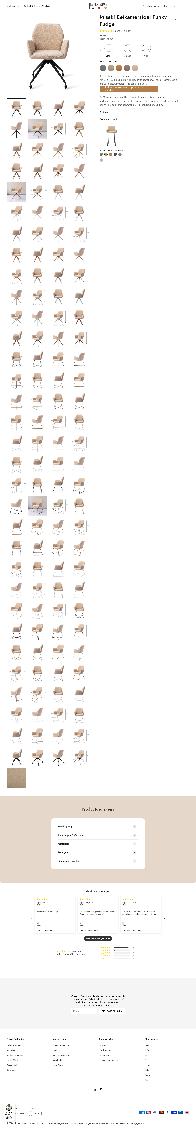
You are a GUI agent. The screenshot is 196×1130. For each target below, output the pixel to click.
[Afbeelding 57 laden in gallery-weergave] (16, 401)
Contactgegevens (135, 1123)
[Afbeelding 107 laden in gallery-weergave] (58, 652)
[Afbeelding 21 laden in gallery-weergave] (16, 213)
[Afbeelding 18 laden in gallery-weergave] (37, 192)
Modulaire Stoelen (15, 1055)
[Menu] (13, 1104)
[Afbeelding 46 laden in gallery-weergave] (37, 338)
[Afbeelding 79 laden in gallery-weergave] (58, 506)
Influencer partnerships (109, 1060)
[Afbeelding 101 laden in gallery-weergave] (16, 631)
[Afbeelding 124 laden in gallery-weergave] (79, 736)
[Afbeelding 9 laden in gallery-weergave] (16, 150)
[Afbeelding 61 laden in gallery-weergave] (16, 422)
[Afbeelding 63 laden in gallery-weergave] (58, 422)
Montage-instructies (61, 1055)
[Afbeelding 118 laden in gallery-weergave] (37, 715)
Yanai (147, 1045)
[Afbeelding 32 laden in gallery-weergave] (79, 255)
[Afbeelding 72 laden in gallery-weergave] (79, 464)
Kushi (147, 1060)
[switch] (9, 1117)
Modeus (35, 1123)
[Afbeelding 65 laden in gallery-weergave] (16, 443)
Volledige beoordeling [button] (46, 930)
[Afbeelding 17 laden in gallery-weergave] (16, 192)
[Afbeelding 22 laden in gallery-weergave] (37, 213)
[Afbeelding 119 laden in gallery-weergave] (58, 715)
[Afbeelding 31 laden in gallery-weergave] (58, 255)
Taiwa (147, 1075)
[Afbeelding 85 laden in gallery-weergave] (16, 548)
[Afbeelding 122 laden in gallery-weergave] (37, 736)
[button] (14, 6)
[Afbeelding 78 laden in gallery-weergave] (37, 506)
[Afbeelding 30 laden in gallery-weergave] (37, 255)
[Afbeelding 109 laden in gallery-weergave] (16, 673)
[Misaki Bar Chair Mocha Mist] (120, 154)
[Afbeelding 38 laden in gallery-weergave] (37, 296)
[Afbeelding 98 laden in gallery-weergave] (37, 610)
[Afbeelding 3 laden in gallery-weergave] (58, 108)
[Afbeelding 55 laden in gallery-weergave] (58, 380)
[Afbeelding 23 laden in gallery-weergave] (58, 213)
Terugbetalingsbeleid (58, 1123)
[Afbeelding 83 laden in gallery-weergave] (58, 527)
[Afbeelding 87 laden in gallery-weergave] (58, 548)
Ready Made (12, 1060)
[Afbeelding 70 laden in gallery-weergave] (37, 464)
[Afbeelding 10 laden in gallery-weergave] (37, 150)
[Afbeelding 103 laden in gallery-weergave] (58, 631)
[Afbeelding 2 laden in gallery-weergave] (37, 108)
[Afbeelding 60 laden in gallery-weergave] (79, 401)
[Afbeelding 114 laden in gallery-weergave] (37, 694)
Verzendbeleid (118, 1123)
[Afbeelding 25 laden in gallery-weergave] (16, 234)
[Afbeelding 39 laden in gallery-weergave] (58, 296)
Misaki (147, 1065)
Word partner (105, 1050)
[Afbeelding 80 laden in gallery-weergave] (79, 506)
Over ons (57, 1050)
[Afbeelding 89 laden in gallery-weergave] (16, 568)
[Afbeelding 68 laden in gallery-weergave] (79, 443)
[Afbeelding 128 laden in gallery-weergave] (79, 757)
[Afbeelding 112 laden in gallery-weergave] (79, 673)
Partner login (104, 1055)
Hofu (147, 1050)
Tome (147, 1079)
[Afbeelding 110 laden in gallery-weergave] (37, 673)
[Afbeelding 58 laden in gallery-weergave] (37, 401)
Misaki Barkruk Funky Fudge (111, 150)
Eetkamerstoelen (14, 1045)
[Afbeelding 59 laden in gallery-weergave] (58, 401)
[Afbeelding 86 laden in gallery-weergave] (37, 548)
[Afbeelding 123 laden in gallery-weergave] (58, 736)
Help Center (58, 1065)
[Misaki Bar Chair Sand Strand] (101, 160)
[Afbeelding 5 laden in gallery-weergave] (16, 129)
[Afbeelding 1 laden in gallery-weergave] (16, 108)
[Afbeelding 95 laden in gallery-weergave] (58, 589)
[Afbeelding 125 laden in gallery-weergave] (16, 757)
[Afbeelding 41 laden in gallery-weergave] (16, 317)
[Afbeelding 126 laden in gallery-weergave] (37, 757)
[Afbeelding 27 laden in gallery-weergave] (58, 234)
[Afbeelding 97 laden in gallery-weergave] (16, 610)
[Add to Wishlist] (177, 20)
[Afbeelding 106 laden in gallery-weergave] (37, 652)
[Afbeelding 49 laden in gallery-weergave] (16, 359)
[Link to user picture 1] (39, 924)
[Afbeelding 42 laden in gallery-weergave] (37, 317)
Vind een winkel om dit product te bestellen (123, 89)
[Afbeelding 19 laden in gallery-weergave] (58, 192)
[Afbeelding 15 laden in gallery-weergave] (58, 171)
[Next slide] (154, 50)
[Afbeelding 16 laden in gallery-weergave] (79, 171)
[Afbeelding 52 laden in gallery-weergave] (79, 359)
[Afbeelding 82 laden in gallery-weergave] (37, 527)
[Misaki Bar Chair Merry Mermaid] (115, 154)
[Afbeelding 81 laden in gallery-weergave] (16, 527)
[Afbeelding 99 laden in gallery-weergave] (58, 610)
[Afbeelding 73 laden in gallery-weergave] (16, 485)
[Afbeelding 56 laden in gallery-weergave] (79, 380)
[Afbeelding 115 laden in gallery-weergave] (58, 694)
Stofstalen (11, 1070)
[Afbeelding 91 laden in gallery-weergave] (58, 568)
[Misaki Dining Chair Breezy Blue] (103, 68)
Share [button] (105, 112)
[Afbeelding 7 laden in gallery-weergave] (58, 129)
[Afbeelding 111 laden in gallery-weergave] (58, 673)
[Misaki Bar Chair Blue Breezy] (101, 154)
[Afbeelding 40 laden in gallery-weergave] (79, 296)
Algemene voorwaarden (97, 1123)
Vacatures (103, 1045)
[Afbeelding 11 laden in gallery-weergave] (58, 150)
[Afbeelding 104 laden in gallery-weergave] (79, 631)
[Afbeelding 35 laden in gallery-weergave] (58, 276)
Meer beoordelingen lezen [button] (98, 939)
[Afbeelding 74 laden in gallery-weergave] (37, 485)
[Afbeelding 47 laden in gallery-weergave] (58, 338)
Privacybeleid (76, 1123)
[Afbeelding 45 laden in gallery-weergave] (16, 338)
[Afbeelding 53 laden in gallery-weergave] (16, 380)
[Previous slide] (102, 50)
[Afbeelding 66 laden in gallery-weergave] (37, 443)
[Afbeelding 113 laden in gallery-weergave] (16, 694)
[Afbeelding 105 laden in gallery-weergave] (16, 652)
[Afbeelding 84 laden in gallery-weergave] (79, 527)
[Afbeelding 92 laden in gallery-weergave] (79, 568)
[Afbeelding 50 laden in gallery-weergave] (37, 359)
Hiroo (147, 1055)
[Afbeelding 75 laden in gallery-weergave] (58, 485)
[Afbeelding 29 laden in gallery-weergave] (16, 255)
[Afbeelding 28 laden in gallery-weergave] (79, 234)
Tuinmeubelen (13, 1065)
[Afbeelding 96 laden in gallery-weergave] (79, 589)
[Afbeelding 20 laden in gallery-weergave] (79, 192)
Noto (147, 1070)
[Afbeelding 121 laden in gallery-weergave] (16, 736)
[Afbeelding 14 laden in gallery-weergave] (37, 171)
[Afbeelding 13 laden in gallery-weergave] (16, 171)
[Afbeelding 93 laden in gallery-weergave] (16, 589)
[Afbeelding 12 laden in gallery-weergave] (79, 150)
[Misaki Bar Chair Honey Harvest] (110, 154)
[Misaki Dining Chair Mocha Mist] (127, 68)
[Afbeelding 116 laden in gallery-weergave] (79, 694)
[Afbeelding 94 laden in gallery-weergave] (37, 589)
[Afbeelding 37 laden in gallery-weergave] (16, 296)
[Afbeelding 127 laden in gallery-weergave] (58, 757)
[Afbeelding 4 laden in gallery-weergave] (79, 108)
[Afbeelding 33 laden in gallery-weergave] (16, 276)
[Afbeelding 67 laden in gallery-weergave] (58, 443)
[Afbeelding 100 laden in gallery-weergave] (79, 610)
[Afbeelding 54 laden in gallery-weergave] (37, 380)
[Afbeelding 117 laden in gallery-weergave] (16, 715)
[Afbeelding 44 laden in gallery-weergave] (79, 317)
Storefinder (58, 1060)
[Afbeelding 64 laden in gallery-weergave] (79, 422)
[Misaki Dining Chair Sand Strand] (135, 68)
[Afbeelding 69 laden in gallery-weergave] (16, 464)
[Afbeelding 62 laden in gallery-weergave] (37, 422)
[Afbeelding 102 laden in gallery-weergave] (37, 631)
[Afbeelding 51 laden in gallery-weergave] (58, 359)
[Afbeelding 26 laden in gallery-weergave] (37, 234)
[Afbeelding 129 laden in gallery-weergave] (16, 778)
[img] (42, 899)
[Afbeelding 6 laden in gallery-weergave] (37, 129)
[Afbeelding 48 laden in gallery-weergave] (79, 338)
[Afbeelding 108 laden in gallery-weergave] (79, 652)
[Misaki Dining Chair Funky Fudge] (111, 68)
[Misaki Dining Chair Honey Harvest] (119, 68)
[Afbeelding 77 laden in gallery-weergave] (16, 506)
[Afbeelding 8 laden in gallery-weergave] (79, 129)
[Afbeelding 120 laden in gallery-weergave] (79, 715)
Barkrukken (11, 1050)
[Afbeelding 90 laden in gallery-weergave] (37, 568)
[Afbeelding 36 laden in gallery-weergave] (79, 276)
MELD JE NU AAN (112, 1011)
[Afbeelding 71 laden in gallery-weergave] (58, 464)
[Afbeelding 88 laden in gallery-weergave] (79, 548)
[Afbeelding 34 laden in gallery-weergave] (37, 276)
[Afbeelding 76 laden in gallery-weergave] (79, 485)
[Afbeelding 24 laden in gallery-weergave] (79, 213)
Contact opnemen (61, 1045)
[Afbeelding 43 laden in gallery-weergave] (58, 317)
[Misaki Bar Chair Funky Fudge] (106, 154)
